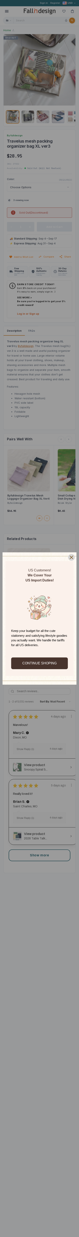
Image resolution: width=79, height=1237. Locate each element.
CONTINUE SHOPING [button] (39, 663)
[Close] (71, 557)
